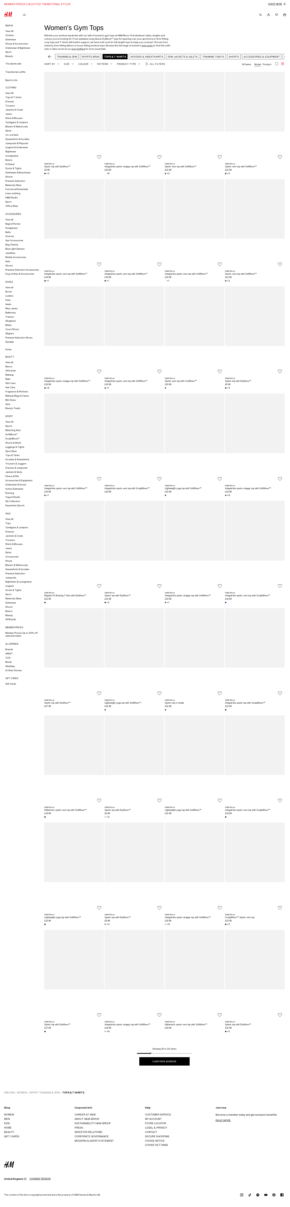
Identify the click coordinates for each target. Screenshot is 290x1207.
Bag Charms (11, 244)
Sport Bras (11, 451)
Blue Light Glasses (15, 248)
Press (79, 1127)
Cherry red (225, 817)
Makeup (9, 374)
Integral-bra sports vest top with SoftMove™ (65, 274)
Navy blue (225, 173)
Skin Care (10, 383)
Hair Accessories (14, 240)
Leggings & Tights (14, 447)
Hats (7, 261)
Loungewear (11, 155)
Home (8, 349)
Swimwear (10, 39)
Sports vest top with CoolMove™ (181, 381)
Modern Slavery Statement (94, 1140)
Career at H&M (85, 1114)
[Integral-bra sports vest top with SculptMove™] (134, 438)
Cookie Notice (155, 1140)
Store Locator (155, 1123)
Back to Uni (11, 80)
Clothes (9, 35)
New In (8, 426)
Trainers (9, 316)
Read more (223, 1120)
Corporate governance (92, 1136)
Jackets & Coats (14, 109)
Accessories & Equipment (18, 480)
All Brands (10, 619)
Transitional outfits (15, 72)
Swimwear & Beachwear (18, 172)
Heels (8, 304)
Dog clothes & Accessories (19, 273)
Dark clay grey (165, 602)
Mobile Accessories (15, 257)
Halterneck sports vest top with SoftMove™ (65, 810)
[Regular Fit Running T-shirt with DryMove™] (74, 545)
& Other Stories (13, 670)
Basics (8, 160)
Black (45, 173)
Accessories (12, 556)
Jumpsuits (10, 577)
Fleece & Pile (12, 476)
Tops (8, 523)
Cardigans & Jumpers (16, 122)
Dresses (9, 101)
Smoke (165, 388)
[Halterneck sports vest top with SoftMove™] (74, 760)
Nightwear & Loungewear (18, 581)
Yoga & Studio (12, 497)
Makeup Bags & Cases (17, 395)
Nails (7, 379)
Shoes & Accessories (16, 43)
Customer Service (158, 1114)
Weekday (10, 666)
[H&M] (8, 15)
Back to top (286, 604)
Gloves (9, 265)
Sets (7, 404)
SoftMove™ (11, 434)
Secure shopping (157, 1136)
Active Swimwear (14, 488)
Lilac (105, 817)
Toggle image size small (283, 64)
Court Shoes (12, 329)
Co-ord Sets (11, 135)
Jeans (8, 114)
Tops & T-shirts (13, 97)
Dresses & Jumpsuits (16, 467)
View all (9, 219)
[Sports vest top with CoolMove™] (194, 331)
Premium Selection (15, 181)
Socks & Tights (13, 168)
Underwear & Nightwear (17, 48)
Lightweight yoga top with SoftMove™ (183, 488)
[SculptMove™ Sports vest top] (255, 867)
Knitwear (10, 164)
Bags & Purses (12, 223)
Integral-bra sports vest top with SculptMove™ (127, 488)
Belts (8, 232)
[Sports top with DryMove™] (74, 116)
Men (7, 1118)
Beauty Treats (12, 408)
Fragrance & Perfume (16, 391)
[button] (145, 4)
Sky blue (105, 924)
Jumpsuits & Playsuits (16, 143)
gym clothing (78, 49)
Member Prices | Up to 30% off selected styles (21, 634)
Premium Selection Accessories (22, 269)
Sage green (105, 1031)
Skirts (8, 130)
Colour (83, 64)
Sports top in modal (174, 703)
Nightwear (10, 151)
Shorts (9, 176)
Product (267, 64)
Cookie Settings (156, 1145)
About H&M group (87, 1118)
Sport (8, 52)
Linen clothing (12, 193)
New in (8, 366)
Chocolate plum (225, 1031)
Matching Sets (13, 430)
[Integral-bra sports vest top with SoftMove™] (74, 223)
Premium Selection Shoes (19, 337)
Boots (8, 291)
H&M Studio (11, 197)
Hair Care (10, 387)
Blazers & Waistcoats (16, 126)
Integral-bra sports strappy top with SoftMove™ (128, 166)
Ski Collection (12, 501)
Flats (8, 300)
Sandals (9, 341)
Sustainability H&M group (93, 1123)
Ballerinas (10, 312)
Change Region (40, 1178)
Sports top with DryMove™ (57, 166)
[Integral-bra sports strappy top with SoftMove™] (134, 116)
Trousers (10, 105)
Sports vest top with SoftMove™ (181, 166)
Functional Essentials (16, 189)
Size (67, 64)
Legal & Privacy (156, 1127)
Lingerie (9, 586)
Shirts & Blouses (14, 118)
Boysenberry (225, 281)
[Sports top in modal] (194, 652)
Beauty (9, 56)
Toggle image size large (277, 64)
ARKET (9, 653)
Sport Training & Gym (45, 1092)
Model (257, 64)
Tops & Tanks (12, 455)
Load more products (164, 1061)
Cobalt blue (225, 602)
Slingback (10, 320)
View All (9, 31)
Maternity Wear (13, 185)
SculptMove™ (12, 438)
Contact (151, 1132)
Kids (7, 1123)
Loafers (9, 295)
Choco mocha (165, 173)
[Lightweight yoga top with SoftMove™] (194, 438)
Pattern (102, 64)
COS (7, 657)
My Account (153, 1118)
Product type (126, 64)
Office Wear (11, 206)
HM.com (9, 1092)
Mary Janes (11, 308)
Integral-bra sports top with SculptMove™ (245, 703)
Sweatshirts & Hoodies (17, 139)
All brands (10, 370)
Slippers (9, 333)
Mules (8, 325)
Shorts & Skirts (13, 442)
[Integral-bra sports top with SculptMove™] (255, 652)
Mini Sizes (10, 400)
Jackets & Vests (13, 472)
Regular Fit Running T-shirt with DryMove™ (65, 595)
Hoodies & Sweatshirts (17, 459)
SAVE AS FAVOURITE (99, 157)
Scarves (9, 236)
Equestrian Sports (15, 505)
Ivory (165, 281)
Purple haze (45, 495)
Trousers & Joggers (15, 463)
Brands (9, 649)
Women (22, 1092)
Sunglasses (11, 228)
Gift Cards (10, 683)
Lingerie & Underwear (16, 147)
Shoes (8, 560)
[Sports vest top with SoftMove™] (194, 116)
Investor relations (88, 1132)
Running (9, 493)
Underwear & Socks (15, 484)
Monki (8, 662)
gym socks (147, 45)
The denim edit (13, 63)
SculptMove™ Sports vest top (239, 917)
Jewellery (10, 253)
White (105, 173)
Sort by (49, 64)
